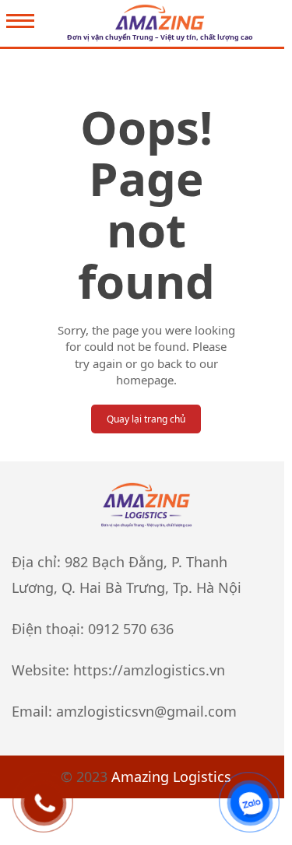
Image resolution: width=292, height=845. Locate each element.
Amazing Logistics (171, 776)
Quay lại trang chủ (146, 419)
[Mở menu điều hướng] (20, 23)
